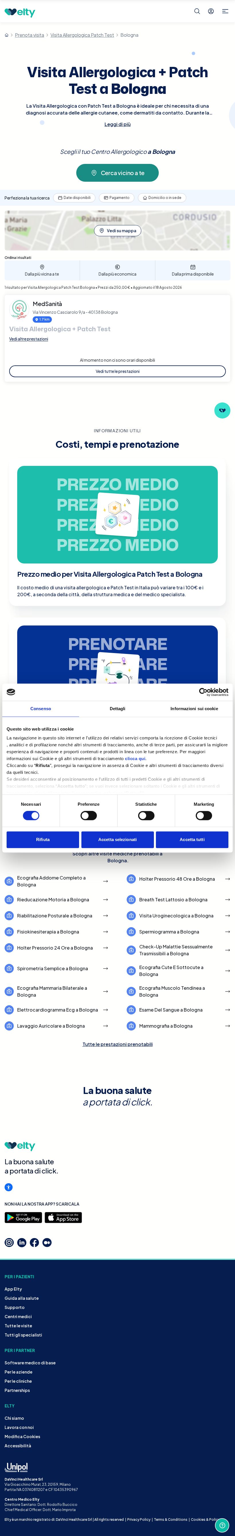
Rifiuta (43, 839)
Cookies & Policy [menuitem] (205, 1519)
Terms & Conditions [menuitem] (170, 1519)
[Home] (7, 35)
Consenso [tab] (40, 708)
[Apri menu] (225, 11)
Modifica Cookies (22, 1436)
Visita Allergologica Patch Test (82, 35)
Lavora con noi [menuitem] (19, 1427)
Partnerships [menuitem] (17, 1390)
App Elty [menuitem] (13, 1288)
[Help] (222, 1525)
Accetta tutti (192, 839)
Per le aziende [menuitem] (18, 1371)
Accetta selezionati (117, 839)
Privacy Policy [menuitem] (138, 1519)
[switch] (89, 815)
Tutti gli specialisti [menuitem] (23, 1334)
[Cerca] (197, 11)
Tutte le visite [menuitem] (18, 1325)
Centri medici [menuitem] (18, 1316)
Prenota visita (29, 35)
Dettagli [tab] (118, 708)
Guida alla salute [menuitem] (22, 1298)
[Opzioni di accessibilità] (9, 1187)
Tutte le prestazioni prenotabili (118, 1044)
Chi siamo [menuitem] (14, 1418)
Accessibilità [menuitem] (18, 1445)
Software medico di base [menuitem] (30, 1362)
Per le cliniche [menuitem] (18, 1381)
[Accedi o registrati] (211, 11)
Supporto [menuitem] (15, 1307)
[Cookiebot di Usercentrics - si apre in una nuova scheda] (203, 692)
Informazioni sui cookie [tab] (194, 708)
